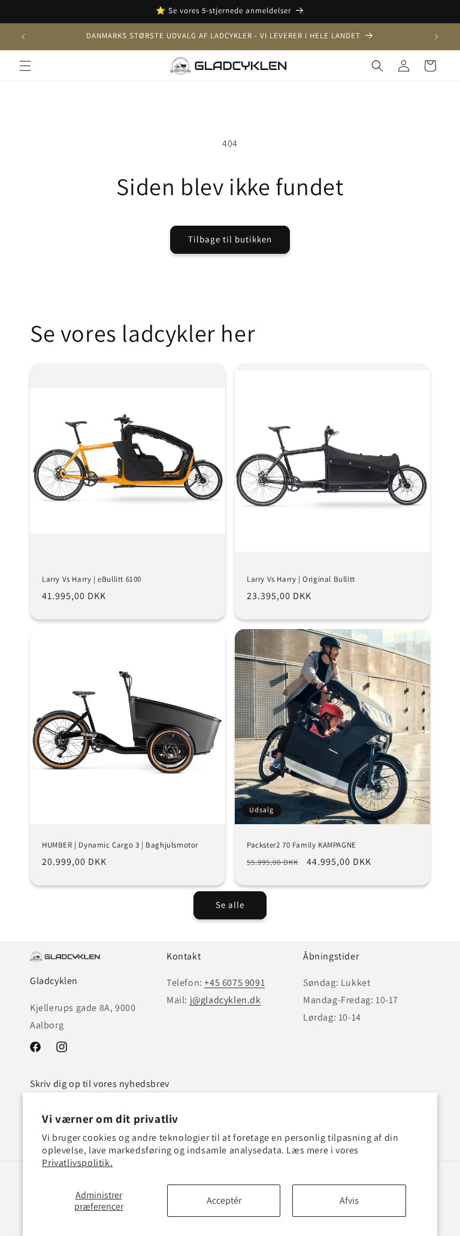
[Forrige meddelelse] (23, 36)
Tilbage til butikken (230, 239)
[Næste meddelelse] (436, 36)
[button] (25, 66)
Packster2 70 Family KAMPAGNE (301, 844)
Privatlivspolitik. (77, 1162)
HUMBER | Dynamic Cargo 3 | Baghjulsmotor (120, 845)
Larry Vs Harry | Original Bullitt (301, 579)
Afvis (349, 1200)
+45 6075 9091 (234, 982)
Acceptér (224, 1200)
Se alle (230, 904)
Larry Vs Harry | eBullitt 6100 (91, 579)
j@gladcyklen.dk (225, 1000)
